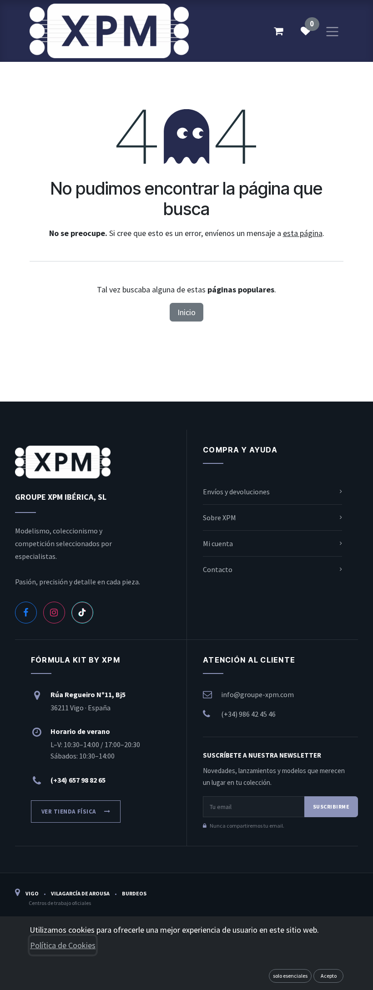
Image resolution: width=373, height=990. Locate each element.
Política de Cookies (63, 945)
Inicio (186, 312)
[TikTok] (82, 612)
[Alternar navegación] (332, 30)
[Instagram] (54, 612)
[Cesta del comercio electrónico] (278, 31)
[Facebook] (26, 612)
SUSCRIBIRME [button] (331, 806)
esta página (303, 233)
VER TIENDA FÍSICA (68, 811)
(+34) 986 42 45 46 (248, 714)
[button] (290, 976)
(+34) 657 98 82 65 (78, 779)
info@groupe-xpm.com (257, 694)
